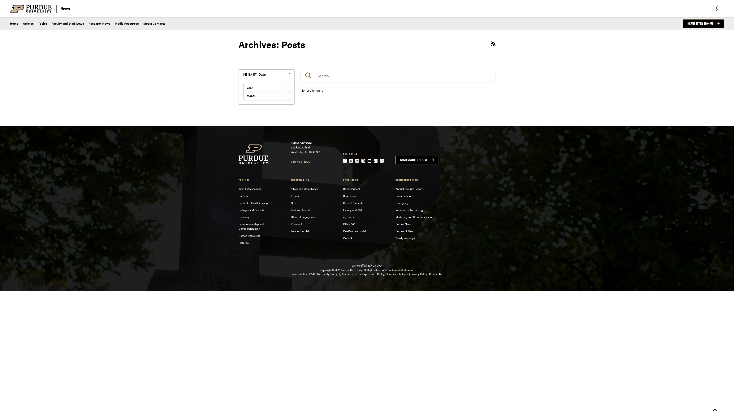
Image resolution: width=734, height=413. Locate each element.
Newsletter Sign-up (701, 23)
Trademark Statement (400, 270)
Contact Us (435, 274)
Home (14, 23)
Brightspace (350, 196)
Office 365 (349, 224)
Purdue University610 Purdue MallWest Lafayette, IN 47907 (305, 147)
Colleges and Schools (251, 210)
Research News (99, 23)
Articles (28, 23)
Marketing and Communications (414, 217)
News (65, 8)
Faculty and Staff (353, 210)
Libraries (244, 243)
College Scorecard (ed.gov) (393, 274)
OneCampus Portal (354, 231)
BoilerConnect (351, 189)
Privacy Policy (419, 274)
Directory (244, 217)
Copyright (326, 270)
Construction (403, 196)
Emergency (402, 203)
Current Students (353, 203)
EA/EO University (319, 274)
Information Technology (409, 210)
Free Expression (365, 274)
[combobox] (398, 75)
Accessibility (299, 274)
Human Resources (249, 235)
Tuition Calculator (301, 231)
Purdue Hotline (404, 231)
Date (254, 74)
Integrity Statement (342, 274)
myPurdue (349, 217)
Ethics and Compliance (304, 189)
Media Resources (127, 23)
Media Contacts (154, 23)
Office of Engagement (303, 217)
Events (295, 196)
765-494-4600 (300, 161)
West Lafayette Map (250, 189)
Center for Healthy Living (253, 203)
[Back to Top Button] (715, 410)
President (296, 224)
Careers (243, 196)
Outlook (347, 238)
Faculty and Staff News (68, 23)
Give (293, 203)
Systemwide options (414, 160)
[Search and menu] (719, 8)
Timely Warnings (405, 238)
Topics (42, 23)
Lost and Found (300, 210)
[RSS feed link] (493, 44)
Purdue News (403, 224)
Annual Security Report (408, 189)
